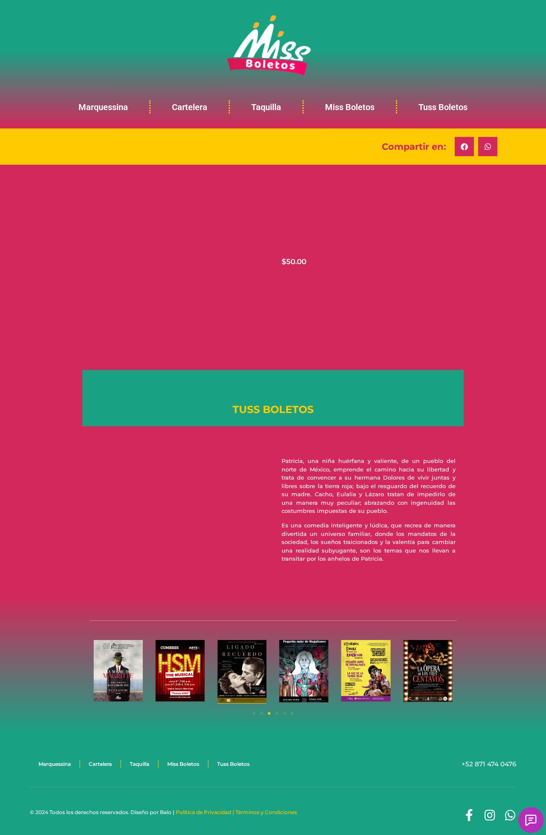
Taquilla (266, 107)
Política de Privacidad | (205, 812)
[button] (464, 146)
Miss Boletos (350, 107)
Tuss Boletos (443, 107)
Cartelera (189, 107)
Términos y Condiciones (266, 812)
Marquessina (103, 107)
